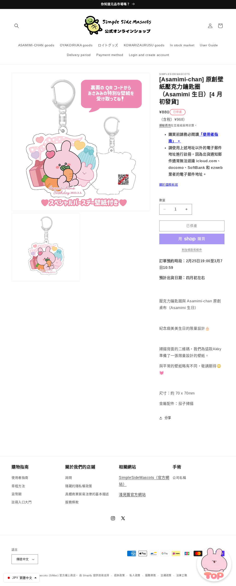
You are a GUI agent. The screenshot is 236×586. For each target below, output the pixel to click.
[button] (17, 26)
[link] (191, 250)
